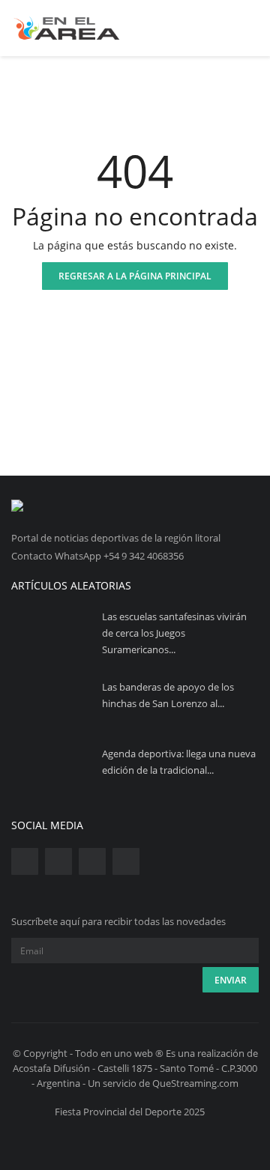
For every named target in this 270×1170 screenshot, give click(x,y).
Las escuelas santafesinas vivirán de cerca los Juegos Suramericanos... (174, 633)
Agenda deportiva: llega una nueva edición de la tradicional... (179, 762)
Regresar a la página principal (135, 276)
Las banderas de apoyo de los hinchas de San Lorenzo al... (168, 695)
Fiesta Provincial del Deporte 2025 (130, 1111)
